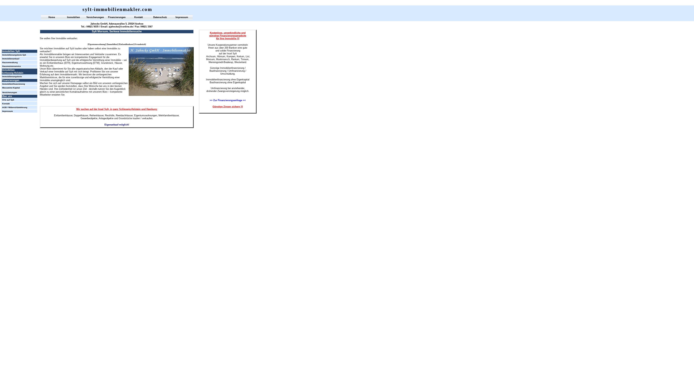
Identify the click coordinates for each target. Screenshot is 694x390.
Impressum (181, 17)
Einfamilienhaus (126, 44)
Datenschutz (160, 17)
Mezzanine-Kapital (11, 88)
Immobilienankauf (10, 59)
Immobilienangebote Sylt (14, 55)
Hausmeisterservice (11, 66)
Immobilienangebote (12, 76)
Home (51, 17)
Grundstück (140, 44)
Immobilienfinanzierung (13, 84)
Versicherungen (95, 17)
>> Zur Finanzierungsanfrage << (228, 100)
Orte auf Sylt (8, 100)
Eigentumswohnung (96, 44)
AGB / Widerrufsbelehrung (14, 107)
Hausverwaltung (10, 62)
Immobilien (112, 44)
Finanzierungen (117, 17)
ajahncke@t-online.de (121, 26)
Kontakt (138, 17)
